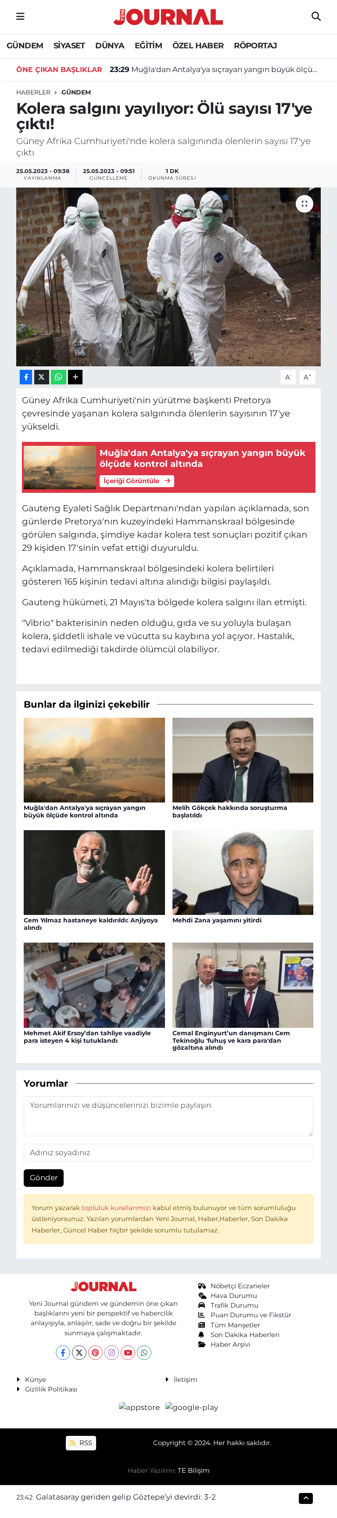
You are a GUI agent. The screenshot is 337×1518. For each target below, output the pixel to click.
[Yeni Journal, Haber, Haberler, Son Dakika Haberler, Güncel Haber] (168, 15)
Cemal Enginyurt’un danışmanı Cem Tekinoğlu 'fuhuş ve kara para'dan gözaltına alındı (231, 1040)
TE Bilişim (194, 1471)
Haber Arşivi (230, 1344)
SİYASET (69, 46)
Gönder (44, 1177)
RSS (85, 1443)
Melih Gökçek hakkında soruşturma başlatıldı (229, 811)
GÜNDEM (25, 46)
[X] (79, 1352)
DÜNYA (109, 46)
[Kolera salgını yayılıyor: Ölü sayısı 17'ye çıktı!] (168, 277)
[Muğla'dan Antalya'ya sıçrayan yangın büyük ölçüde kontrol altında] (94, 759)
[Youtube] (128, 1352)
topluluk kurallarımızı (117, 1208)
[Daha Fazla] (75, 377)
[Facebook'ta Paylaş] (26, 377)
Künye (35, 1380)
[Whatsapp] (144, 1352)
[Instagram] (111, 1352)
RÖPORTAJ (255, 46)
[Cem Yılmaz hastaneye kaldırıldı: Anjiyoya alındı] (94, 871)
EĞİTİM (148, 46)
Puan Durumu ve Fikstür (251, 1315)
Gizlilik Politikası (51, 1389)
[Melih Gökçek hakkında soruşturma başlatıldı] (243, 759)
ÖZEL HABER (198, 46)
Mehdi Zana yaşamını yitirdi (217, 920)
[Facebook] (63, 1352)
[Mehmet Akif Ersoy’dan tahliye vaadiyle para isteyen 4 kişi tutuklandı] (94, 984)
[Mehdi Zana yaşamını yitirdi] (243, 871)
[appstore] (140, 1407)
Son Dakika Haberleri (245, 1335)
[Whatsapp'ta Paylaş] (58, 377)
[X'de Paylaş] (41, 377)
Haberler (33, 92)
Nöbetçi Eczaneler (240, 1286)
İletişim (185, 1380)
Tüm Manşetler (235, 1325)
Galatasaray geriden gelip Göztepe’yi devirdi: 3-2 (126, 1497)
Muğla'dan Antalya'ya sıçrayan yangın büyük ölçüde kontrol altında (215, 69)
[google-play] (192, 1407)
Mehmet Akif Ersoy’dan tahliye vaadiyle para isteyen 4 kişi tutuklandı (87, 1037)
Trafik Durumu (234, 1305)
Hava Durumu (234, 1296)
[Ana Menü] (20, 16)
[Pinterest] (95, 1352)
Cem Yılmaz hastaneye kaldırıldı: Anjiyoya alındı (91, 924)
